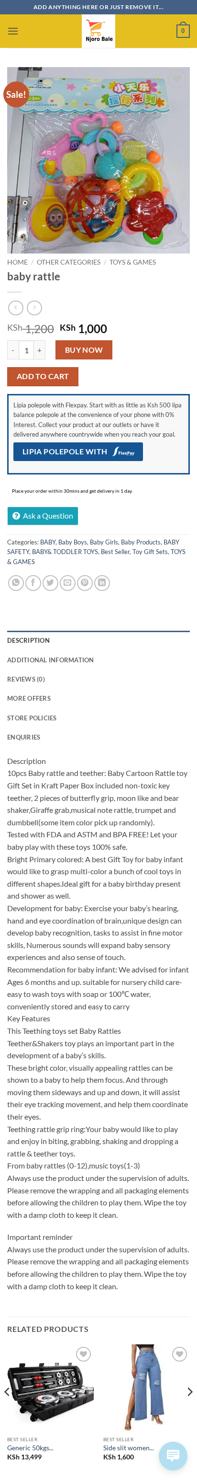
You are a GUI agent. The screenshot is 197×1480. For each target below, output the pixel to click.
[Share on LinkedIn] (102, 583)
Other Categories (68, 262)
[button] (13, 31)
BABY (47, 542)
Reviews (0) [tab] (26, 679)
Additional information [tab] (50, 660)
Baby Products (141, 542)
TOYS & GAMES (132, 262)
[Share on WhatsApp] (16, 583)
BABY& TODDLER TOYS (65, 551)
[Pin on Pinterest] (85, 583)
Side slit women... (128, 1448)
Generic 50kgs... (30, 1448)
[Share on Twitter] (50, 583)
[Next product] (15, 308)
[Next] (189, 1411)
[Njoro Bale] (98, 31)
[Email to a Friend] (68, 583)
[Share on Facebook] (33, 583)
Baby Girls (104, 542)
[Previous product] (34, 308)
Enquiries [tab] (23, 737)
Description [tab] (28, 640)
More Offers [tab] (29, 698)
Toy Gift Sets (150, 551)
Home (17, 262)
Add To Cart (43, 376)
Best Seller (115, 551)
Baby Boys (72, 542)
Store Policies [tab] (32, 718)
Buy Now (84, 350)
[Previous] (7, 1411)
